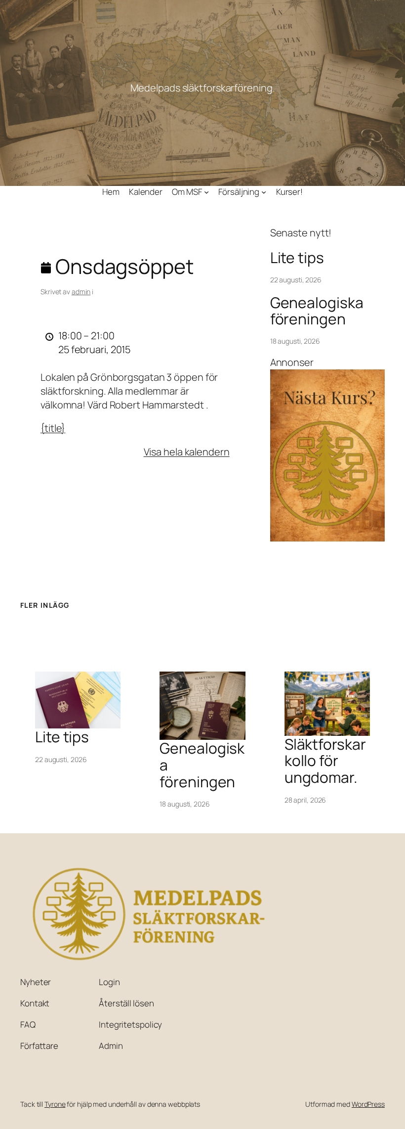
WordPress (368, 1104)
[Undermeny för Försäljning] (263, 191)
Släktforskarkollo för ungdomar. (325, 761)
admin (81, 291)
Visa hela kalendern (187, 451)
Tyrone (54, 1104)
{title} (52, 428)
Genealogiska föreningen (317, 310)
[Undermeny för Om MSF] (206, 191)
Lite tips (297, 257)
